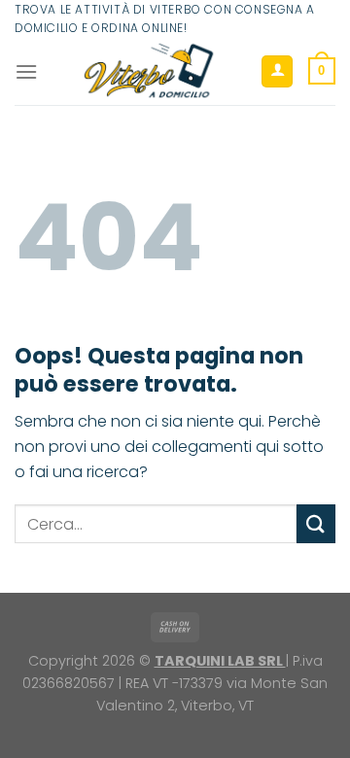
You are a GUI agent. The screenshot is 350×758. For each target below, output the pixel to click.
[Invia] (316, 523)
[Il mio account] (277, 71)
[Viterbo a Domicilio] (148, 71)
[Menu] (26, 71)
